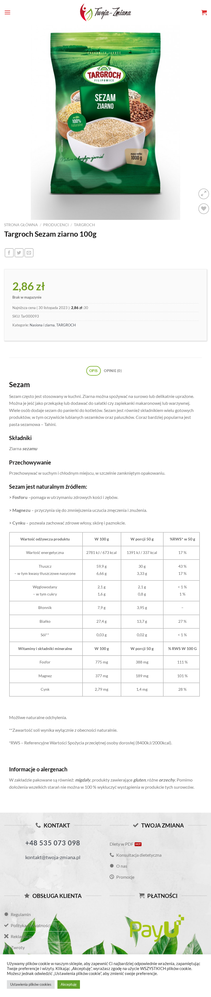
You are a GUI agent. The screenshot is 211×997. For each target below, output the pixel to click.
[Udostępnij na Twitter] (19, 252)
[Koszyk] (204, 12)
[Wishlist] (203, 208)
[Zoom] (203, 194)
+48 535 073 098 (52, 843)
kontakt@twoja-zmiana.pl (52, 857)
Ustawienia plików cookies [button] (30, 984)
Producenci (56, 225)
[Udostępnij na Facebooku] (9, 252)
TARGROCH (84, 225)
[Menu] (7, 12)
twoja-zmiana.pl (105, 12)
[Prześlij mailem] (29, 252)
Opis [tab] (93, 370)
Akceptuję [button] (69, 984)
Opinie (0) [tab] (113, 370)
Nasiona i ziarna (42, 325)
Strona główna (21, 225)
